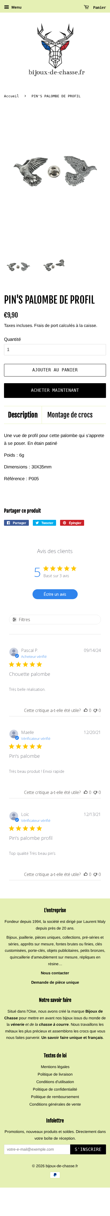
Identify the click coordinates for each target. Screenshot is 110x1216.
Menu (16, 7)
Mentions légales (55, 1067)
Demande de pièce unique (55, 982)
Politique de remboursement (55, 1097)
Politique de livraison (55, 1074)
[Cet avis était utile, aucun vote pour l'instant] (86, 710)
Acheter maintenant (55, 390)
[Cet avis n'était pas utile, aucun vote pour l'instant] (95, 710)
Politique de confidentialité (55, 1089)
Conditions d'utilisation (55, 1082)
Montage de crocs (70, 415)
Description (23, 415)
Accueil (11, 96)
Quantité (12, 339)
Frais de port (46, 325)
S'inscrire (88, 1149)
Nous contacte (54, 973)
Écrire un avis (55, 594)
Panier (98, 7)
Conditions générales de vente (55, 1104)
